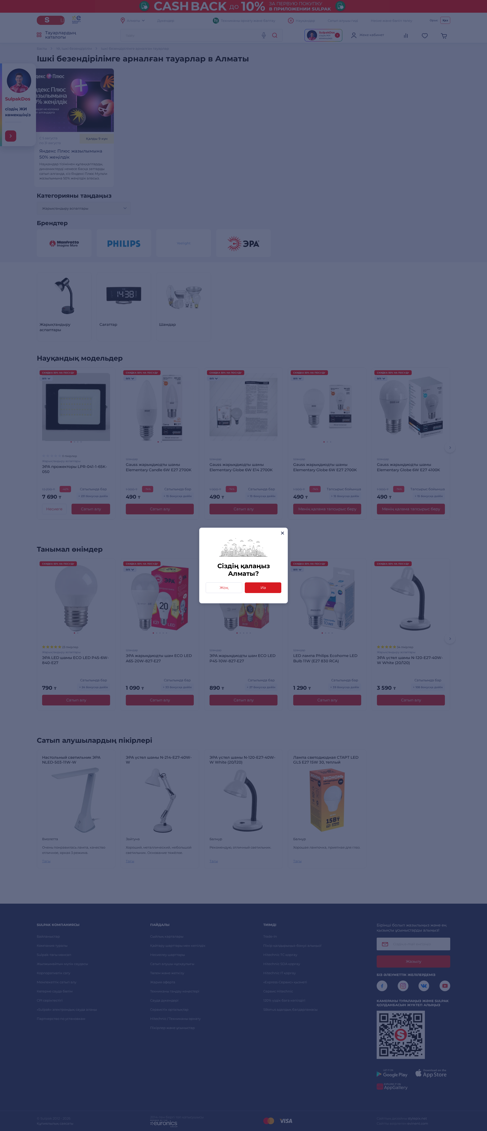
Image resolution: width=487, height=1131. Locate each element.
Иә (263, 587)
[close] (282, 533)
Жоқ (224, 587)
